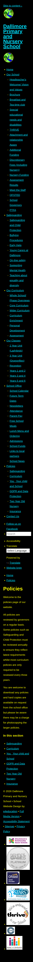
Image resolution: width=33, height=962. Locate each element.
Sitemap (9, 826)
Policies (10, 580)
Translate (15, 562)
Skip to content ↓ (12, 5)
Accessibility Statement (16, 821)
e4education (10, 811)
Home (9, 575)
